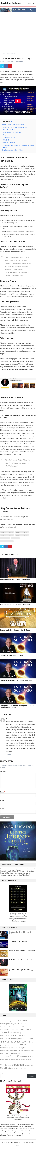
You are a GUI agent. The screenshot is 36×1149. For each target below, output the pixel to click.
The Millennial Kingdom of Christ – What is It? (16, 680)
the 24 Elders (5, 538)
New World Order (27, 1042)
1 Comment (19, 61)
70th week (2, 1021)
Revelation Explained (10, 3)
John (12, 72)
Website (2, 808)
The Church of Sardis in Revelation (19, 1062)
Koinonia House (8, 519)
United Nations (6, 1068)
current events (25, 1029)
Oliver (2, 61)
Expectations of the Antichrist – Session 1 (15, 605)
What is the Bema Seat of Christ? (12, 655)
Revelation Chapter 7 (22, 535)
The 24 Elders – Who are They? (18, 941)
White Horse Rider (20, 1068)
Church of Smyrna (15, 1029)
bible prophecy (5, 1024)
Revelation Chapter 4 (22, 532)
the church (9, 1062)
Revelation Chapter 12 (15, 1053)
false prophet (16, 1039)
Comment (3, 771)
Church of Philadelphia (5, 1029)
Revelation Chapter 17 (26, 1056)
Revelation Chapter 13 (9, 1056)
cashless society (23, 1024)
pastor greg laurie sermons (9, 1045)
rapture (23, 1045)
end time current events (12, 1035)
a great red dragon (14, 1021)
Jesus (30, 1039)
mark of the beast (10, 1041)
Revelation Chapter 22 (26, 1059)
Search (2, 1073)
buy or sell (15, 1024)
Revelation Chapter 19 (5, 1059)
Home (3, 53)
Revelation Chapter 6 (17, 1050)
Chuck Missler (11, 53)
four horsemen (24, 1039)
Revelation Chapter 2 (6, 1048)
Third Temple (5, 1065)
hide (11, 122)
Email (2, 800)
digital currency (15, 1033)
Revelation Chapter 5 (7, 535)
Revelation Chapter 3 (7, 532)
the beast (3, 1062)
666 (7, 1021)
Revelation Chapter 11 (5, 1053)
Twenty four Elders (6, 541)
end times (5, 1038)
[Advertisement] (18, 31)
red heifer (29, 1045)
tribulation (15, 538)
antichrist (22, 1020)
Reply (9, 754)
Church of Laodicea (13, 1026)
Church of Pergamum (23, 1026)
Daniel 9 (5, 1032)
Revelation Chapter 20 (15, 1059)
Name (2, 792)
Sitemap (18, 1145)
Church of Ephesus (4, 1026)
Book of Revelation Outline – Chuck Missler (15, 580)
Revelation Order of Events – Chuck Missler (15, 630)
